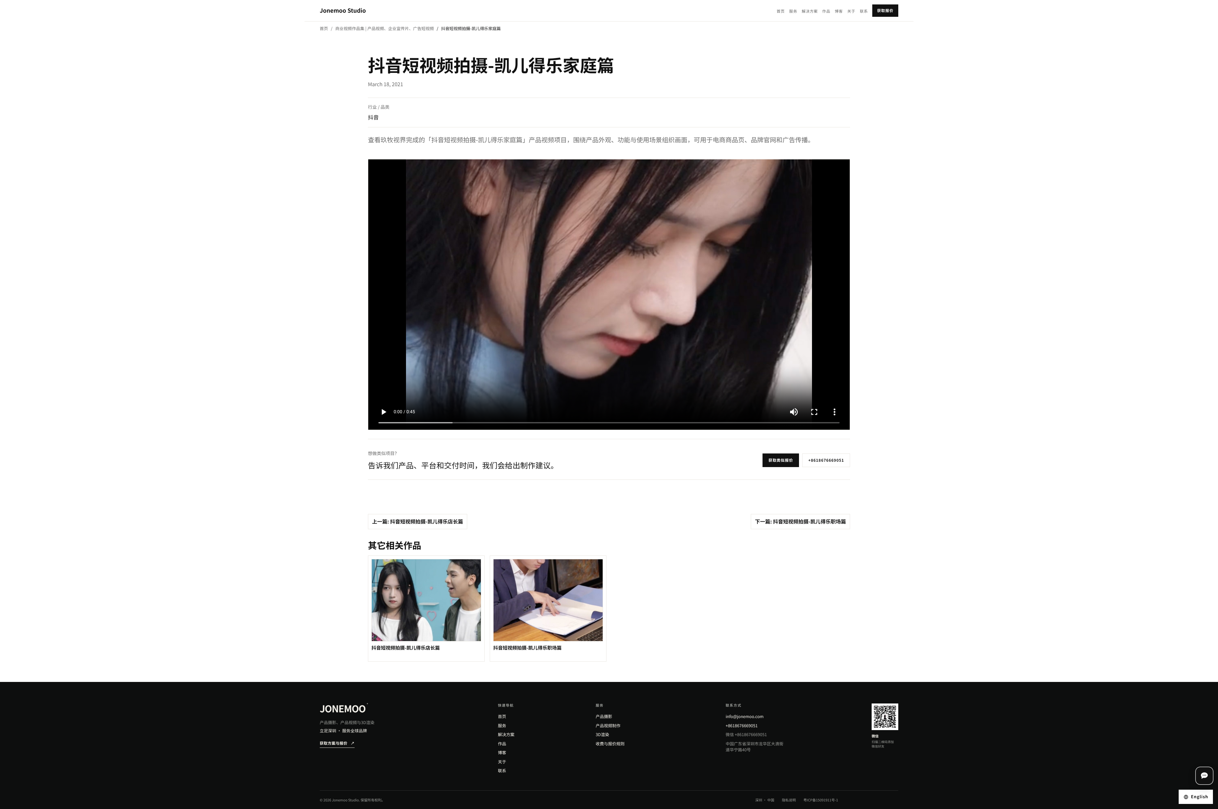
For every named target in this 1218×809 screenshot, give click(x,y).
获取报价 (885, 10)
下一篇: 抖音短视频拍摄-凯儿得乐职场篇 (800, 521)
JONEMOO (344, 708)
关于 (851, 11)
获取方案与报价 (337, 743)
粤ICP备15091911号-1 (820, 800)
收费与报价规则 (610, 744)
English (1199, 796)
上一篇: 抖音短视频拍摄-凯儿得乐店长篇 (417, 521)
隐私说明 (789, 800)
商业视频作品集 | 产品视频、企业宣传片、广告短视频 (384, 28)
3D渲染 (602, 734)
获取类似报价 (781, 460)
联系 (864, 11)
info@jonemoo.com (745, 716)
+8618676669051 (826, 460)
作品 (826, 11)
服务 (793, 11)
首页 (781, 11)
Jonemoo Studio (343, 10)
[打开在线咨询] (1204, 775)
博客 (839, 11)
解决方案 (810, 11)
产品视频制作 (608, 725)
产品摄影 (604, 716)
